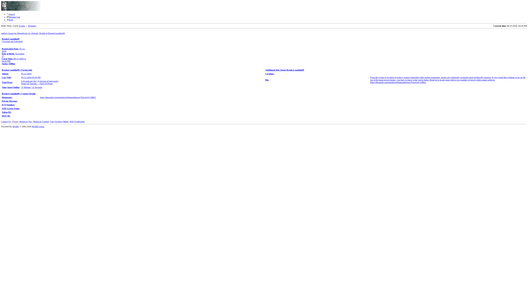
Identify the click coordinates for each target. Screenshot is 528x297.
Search (12, 14)
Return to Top (26, 121)
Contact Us (6, 121)
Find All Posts (46, 83)
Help (11, 20)
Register (31, 26)
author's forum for (9, 33)
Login (22, 26)
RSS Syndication (77, 121)
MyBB (16, 126)
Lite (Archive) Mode (59, 121)
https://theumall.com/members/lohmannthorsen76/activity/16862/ (68, 97)
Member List (14, 17)
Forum (15, 121)
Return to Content (41, 121)
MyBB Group (38, 126)
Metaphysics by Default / (41, 33)
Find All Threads (29, 83)
